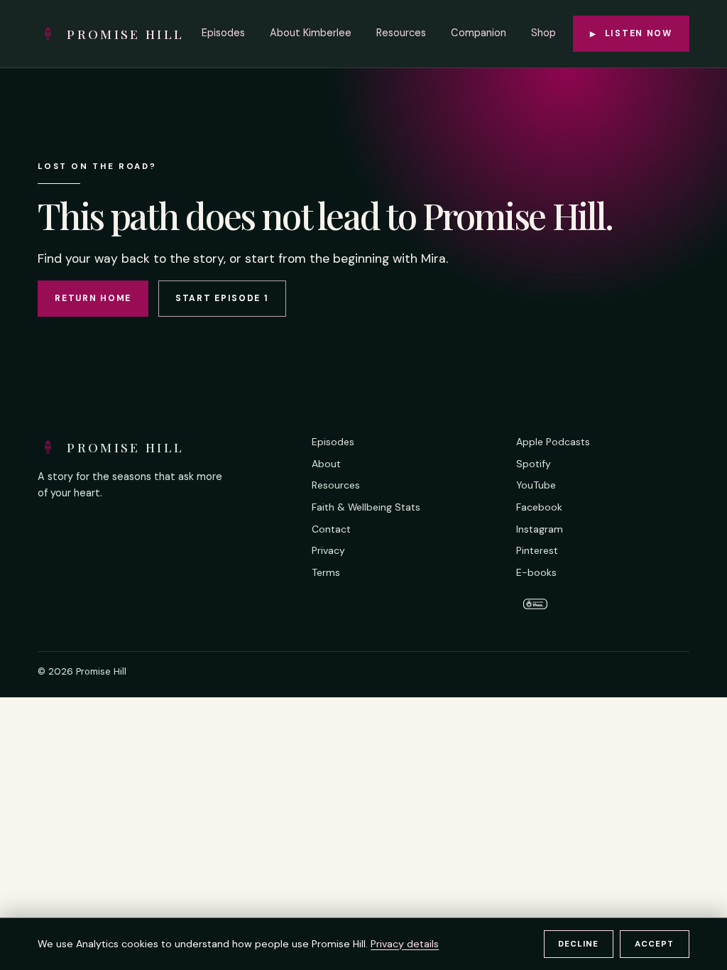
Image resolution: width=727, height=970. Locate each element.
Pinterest (537, 550)
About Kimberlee (310, 33)
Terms (326, 572)
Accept (654, 944)
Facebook (539, 507)
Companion (478, 33)
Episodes (223, 33)
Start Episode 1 (222, 298)
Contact (331, 529)
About (326, 463)
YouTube (536, 485)
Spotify (533, 463)
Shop (543, 33)
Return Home (93, 298)
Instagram (539, 529)
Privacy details (405, 943)
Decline (578, 944)
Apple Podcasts (553, 441)
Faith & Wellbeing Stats (366, 507)
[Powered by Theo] (602, 603)
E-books (536, 572)
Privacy (328, 550)
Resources (401, 33)
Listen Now (631, 33)
